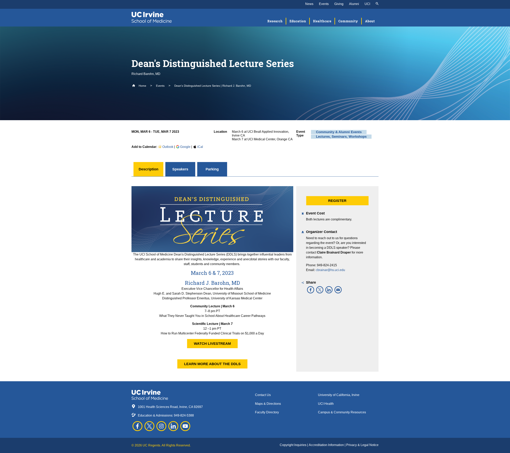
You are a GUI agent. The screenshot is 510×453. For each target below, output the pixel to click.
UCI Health (326, 403)
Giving (338, 4)
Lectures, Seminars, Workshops (341, 137)
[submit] (377, 4)
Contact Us (263, 395)
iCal (200, 146)
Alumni (354, 4)
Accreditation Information (327, 445)
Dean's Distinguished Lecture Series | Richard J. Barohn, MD (212, 85)
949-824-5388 (184, 415)
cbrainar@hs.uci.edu (330, 270)
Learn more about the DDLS (212, 364)
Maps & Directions (268, 403)
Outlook (167, 146)
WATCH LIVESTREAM (212, 344)
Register (337, 201)
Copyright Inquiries (293, 445)
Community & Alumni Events (339, 132)
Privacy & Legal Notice (362, 445)
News (309, 4)
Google (185, 146)
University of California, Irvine (338, 395)
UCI (367, 4)
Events (324, 4)
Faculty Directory (267, 412)
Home (142, 85)
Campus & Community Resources (342, 412)
